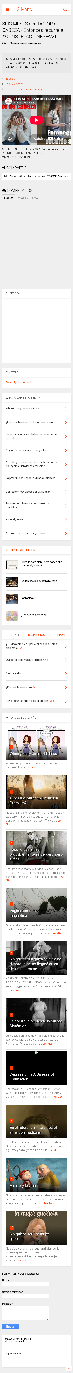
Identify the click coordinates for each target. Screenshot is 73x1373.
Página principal (13, 1353)
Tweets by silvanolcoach (19, 382)
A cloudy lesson (14, 83)
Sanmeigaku (28, 597)
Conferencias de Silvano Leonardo (25, 89)
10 (12, 1227)
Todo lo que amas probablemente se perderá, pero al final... (36, 854)
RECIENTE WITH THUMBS (22, 550)
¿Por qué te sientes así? (34, 615)
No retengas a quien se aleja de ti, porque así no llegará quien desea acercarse (35, 964)
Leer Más (33, 767)
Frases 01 (10, 78)
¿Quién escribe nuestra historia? (39, 580)
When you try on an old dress (33, 753)
